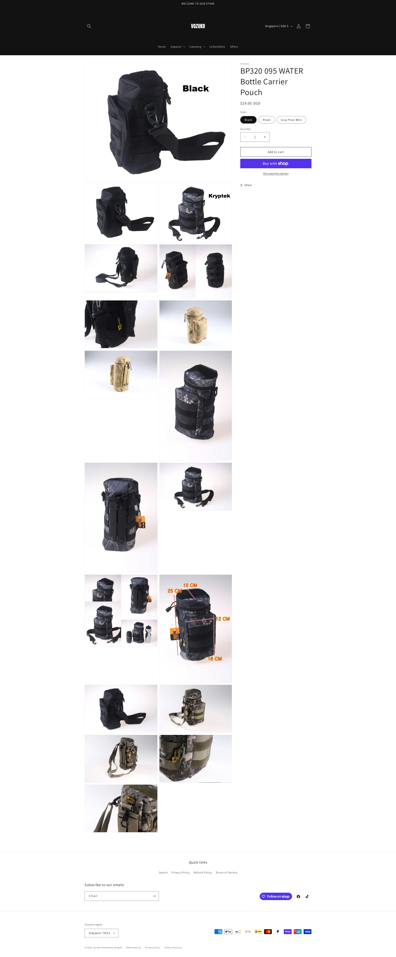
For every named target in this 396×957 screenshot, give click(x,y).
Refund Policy (202, 872)
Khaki (267, 119)
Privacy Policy (181, 872)
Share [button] (248, 185)
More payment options (276, 173)
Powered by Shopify (112, 947)
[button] (89, 26)
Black (248, 119)
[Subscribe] (154, 896)
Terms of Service (226, 872)
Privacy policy (152, 947)
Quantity (245, 129)
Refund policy (133, 947)
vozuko (97, 947)
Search (163, 872)
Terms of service (173, 947)
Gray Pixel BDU (291, 119)
